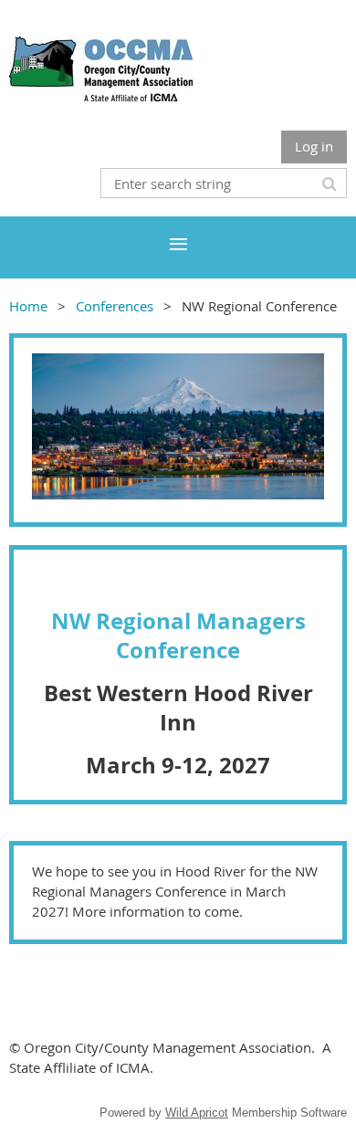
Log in (314, 146)
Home (28, 306)
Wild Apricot (196, 1112)
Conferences (114, 306)
